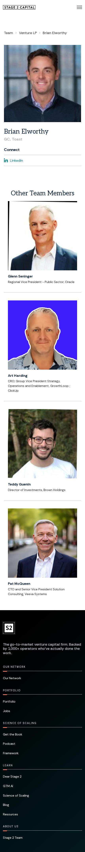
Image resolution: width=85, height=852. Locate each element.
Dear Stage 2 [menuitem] (12, 776)
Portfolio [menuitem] (12, 690)
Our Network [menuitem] (14, 667)
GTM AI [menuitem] (8, 786)
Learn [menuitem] (8, 765)
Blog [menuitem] (6, 805)
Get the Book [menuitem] (12, 734)
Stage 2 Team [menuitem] (13, 838)
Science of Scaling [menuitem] (20, 723)
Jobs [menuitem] (6, 711)
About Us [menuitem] (11, 826)
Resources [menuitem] (10, 814)
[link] (19, 7)
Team (8, 32)
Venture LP (28, 32)
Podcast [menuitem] (9, 744)
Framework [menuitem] (11, 753)
